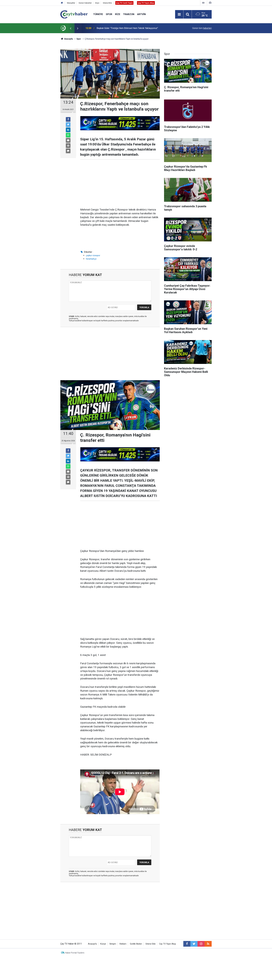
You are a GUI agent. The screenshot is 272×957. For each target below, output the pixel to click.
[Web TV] (203, 2)
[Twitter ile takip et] (193, 944)
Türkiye (98, 14)
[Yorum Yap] (68, 151)
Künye (103, 944)
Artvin (141, 14)
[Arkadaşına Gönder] (68, 140)
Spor (109, 14)
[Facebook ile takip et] (186, 944)
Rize (117, 14)
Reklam (123, 944)
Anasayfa (92, 944)
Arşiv (97, 3)
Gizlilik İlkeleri (136, 944)
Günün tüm (202, 28)
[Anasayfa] (61, 3)
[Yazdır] (68, 145)
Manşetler (71, 3)
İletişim (113, 944)
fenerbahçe (91, 259)
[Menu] (179, 14)
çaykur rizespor (93, 255)
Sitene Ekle (107, 3)
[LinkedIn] (68, 130)
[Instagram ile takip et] (201, 944)
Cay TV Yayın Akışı (167, 944)
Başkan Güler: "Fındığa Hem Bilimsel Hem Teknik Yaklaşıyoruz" (127, 28)
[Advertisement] (120, 184)
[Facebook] (68, 119)
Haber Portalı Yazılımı (74, 953)
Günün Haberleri (85, 3)
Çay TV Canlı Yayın (124, 3)
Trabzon (128, 14)
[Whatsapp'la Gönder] (68, 135)
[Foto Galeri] (210, 2)
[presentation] (70, 28)
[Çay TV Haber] (74, 14)
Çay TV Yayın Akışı (146, 3)
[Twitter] (68, 124)
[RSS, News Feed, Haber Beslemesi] (208, 944)
